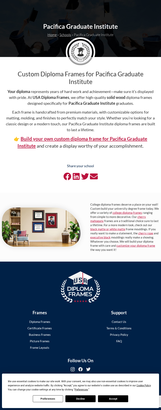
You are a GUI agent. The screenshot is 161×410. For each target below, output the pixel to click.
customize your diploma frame (135, 245)
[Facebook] (80, 369)
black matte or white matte (107, 229)
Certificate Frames (39, 328)
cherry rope (145, 233)
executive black (100, 237)
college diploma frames (127, 212)
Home (52, 35)
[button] (67, 176)
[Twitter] (88, 369)
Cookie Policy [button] (143, 385)
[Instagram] (72, 369)
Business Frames (40, 334)
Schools (65, 35)
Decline (80, 398)
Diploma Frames (39, 321)
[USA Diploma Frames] (80, 287)
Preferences (47, 398)
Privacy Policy (119, 334)
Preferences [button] (81, 389)
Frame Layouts (39, 347)
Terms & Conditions (119, 328)
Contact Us (119, 321)
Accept (113, 398)
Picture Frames (39, 341)
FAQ (119, 341)
